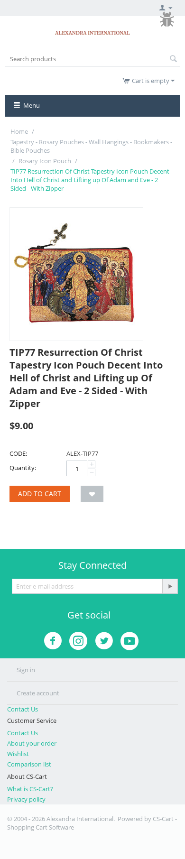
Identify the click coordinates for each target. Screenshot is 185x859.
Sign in (26, 669)
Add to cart (39, 493)
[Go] (169, 586)
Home (19, 131)
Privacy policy (26, 799)
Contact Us (22, 709)
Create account (38, 693)
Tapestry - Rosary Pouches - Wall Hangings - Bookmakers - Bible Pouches (91, 146)
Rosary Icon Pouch (44, 161)
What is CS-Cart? (30, 789)
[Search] (173, 59)
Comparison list (29, 764)
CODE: (18, 453)
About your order (31, 743)
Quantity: (22, 467)
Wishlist (18, 753)
